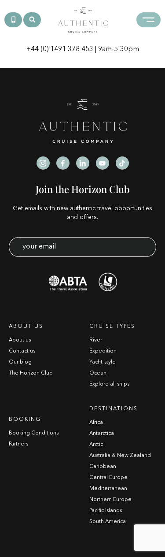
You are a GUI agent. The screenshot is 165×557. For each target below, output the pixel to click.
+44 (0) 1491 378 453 (59, 49)
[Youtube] (102, 163)
